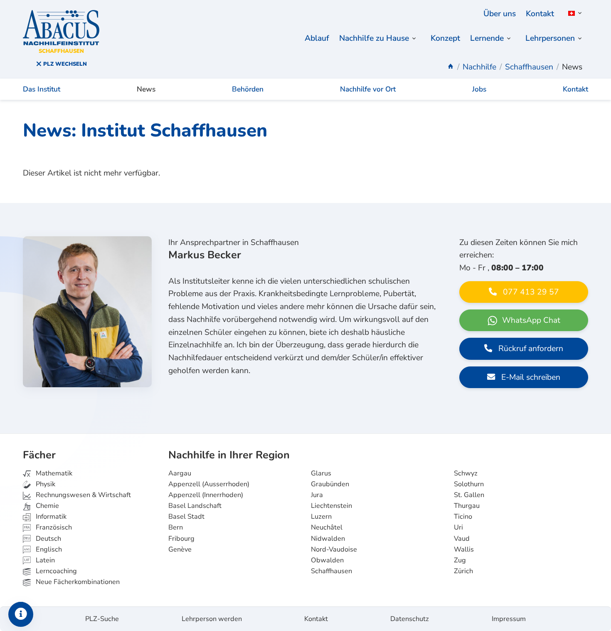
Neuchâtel (326, 527)
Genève (180, 549)
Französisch (53, 527)
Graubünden (330, 484)
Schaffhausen (331, 571)
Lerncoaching (55, 571)
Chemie (46, 505)
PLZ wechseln (64, 64)
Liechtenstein (331, 505)
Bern (175, 527)
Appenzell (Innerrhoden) (205, 495)
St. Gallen (469, 495)
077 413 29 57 (530, 292)
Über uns (499, 13)
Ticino (463, 516)
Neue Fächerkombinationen (77, 581)
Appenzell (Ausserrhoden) (208, 484)
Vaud (462, 538)
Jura (317, 495)
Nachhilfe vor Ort (368, 89)
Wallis (464, 549)
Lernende (487, 38)
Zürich (463, 571)
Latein (44, 560)
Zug (460, 560)
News (146, 89)
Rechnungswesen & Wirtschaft (82, 495)
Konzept (445, 38)
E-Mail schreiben (529, 377)
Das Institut (41, 89)
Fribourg (181, 538)
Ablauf (317, 38)
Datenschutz (409, 619)
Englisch (43, 549)
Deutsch (47, 538)
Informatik (50, 516)
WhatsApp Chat (530, 320)
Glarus (321, 473)
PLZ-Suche (102, 619)
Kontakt (540, 13)
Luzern (321, 516)
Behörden (248, 89)
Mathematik (53, 473)
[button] (573, 13)
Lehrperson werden (212, 619)
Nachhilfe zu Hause (374, 38)
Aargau (179, 473)
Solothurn (469, 484)
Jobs (479, 89)
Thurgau (467, 505)
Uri (458, 527)
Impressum (509, 619)
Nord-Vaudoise (334, 549)
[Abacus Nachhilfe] (450, 67)
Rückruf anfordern (529, 348)
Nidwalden (328, 538)
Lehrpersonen (550, 38)
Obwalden (327, 560)
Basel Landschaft (195, 505)
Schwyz (466, 473)
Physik (44, 484)
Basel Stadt (186, 516)
